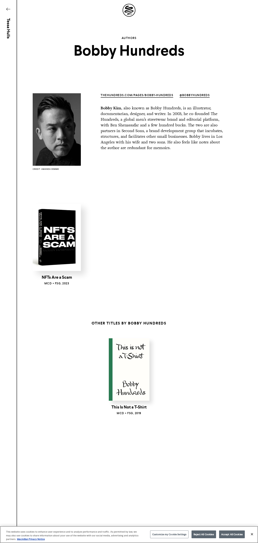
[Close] (252, 534)
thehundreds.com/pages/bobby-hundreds (137, 95)
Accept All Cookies (232, 534)
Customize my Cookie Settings (169, 534)
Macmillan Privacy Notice (31, 539)
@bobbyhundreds (195, 95)
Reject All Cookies (204, 534)
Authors (129, 38)
